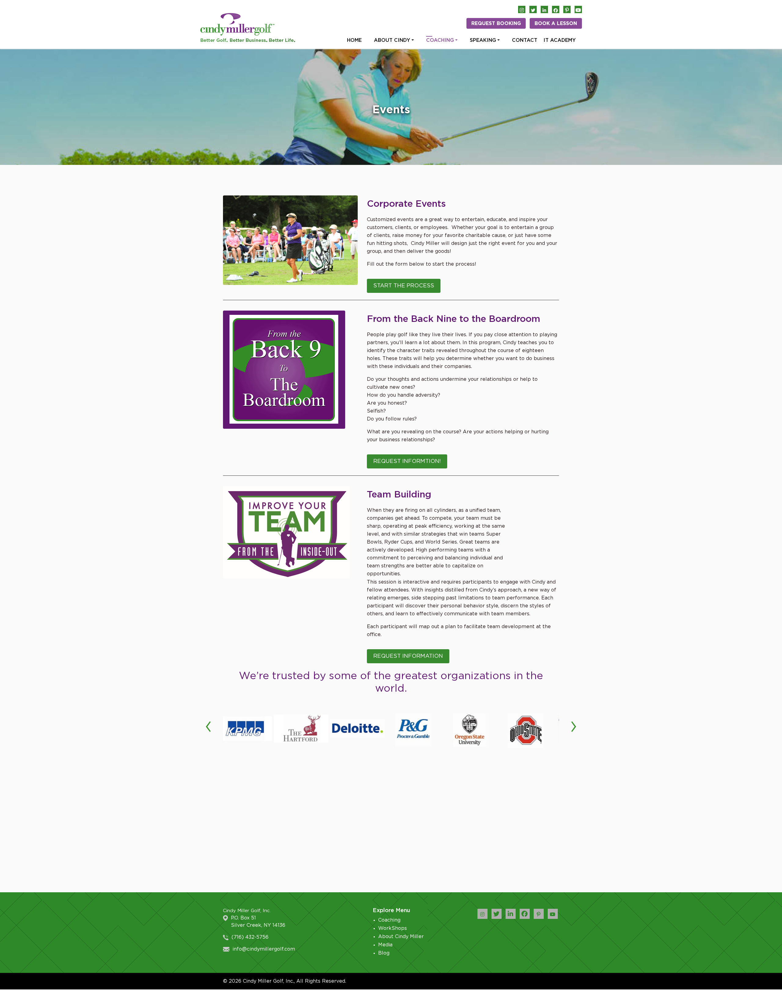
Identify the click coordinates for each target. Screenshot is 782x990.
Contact (524, 40)
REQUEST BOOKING (496, 23)
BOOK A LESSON (556, 23)
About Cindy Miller (401, 936)
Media (385, 944)
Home (354, 40)
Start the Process (403, 286)
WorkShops (392, 928)
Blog (383, 953)
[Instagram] (521, 9)
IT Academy (559, 40)
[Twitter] (533, 9)
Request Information (408, 656)
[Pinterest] (567, 9)
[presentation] (208, 725)
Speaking (483, 40)
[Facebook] (555, 9)
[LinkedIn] (544, 9)
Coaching (440, 40)
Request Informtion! (407, 461)
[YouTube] (578, 9)
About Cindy (392, 40)
